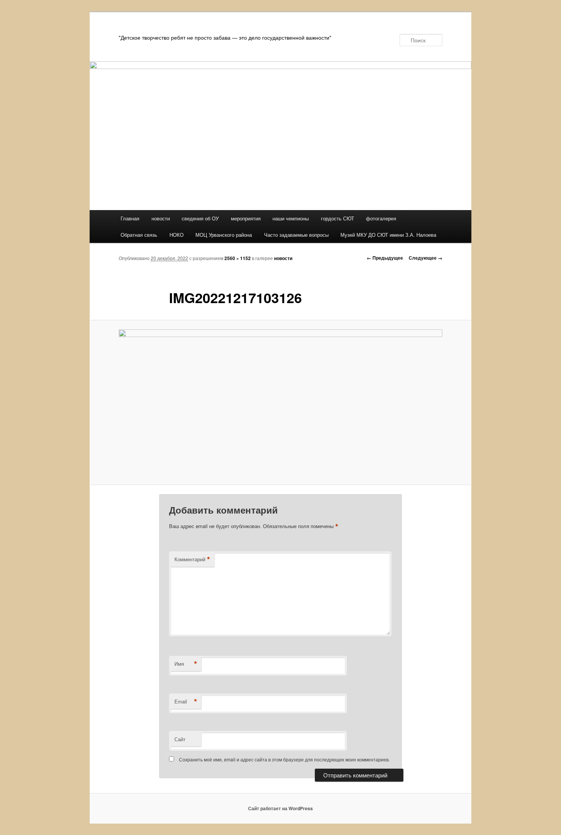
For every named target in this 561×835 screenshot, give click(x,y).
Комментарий (192, 559)
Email (185, 701)
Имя (185, 664)
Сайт (179, 739)
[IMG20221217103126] (280, 402)
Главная (130, 218)
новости (161, 218)
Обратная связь (139, 234)
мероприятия (246, 218)
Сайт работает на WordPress (280, 808)
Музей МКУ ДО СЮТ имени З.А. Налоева (388, 234)
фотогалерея (381, 218)
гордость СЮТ (337, 218)
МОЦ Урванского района (223, 234)
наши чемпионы (290, 218)
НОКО (176, 234)
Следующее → (425, 257)
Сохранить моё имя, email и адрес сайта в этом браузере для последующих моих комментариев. (284, 759)
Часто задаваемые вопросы (296, 234)
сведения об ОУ (200, 218)
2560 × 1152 (237, 258)
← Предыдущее (385, 257)
